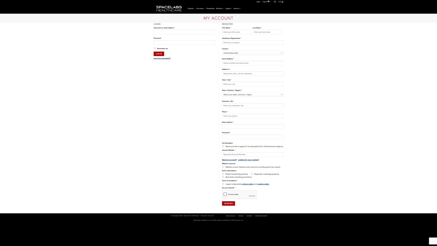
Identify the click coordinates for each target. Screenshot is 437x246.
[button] (275, 1)
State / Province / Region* (232, 90)
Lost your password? (162, 58)
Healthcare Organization (231, 38)
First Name (226, 28)
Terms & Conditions (229, 180)
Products (190, 8)
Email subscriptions (229, 170)
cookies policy (263, 184)
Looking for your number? (248, 160)
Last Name (257, 28)
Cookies (249, 215)
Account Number (228, 150)
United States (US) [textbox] (231, 53)
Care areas (199, 8)
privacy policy (248, 184)
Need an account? (229, 160)
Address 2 (226, 69)
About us (236, 8)
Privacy (240, 215)
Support (228, 8)
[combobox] (252, 53)
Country (225, 48)
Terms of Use (230, 215)
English (264, 2)
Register (228, 203)
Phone (225, 111)
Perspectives (210, 8)
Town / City (226, 80)
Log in (159, 54)
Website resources (229, 163)
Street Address (228, 59)
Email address (231, 122)
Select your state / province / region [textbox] (238, 94)
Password (161, 38)
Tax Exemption (227, 143)
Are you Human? (228, 188)
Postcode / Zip (228, 101)
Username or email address (167, 28)
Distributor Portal (261, 215)
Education (219, 8)
